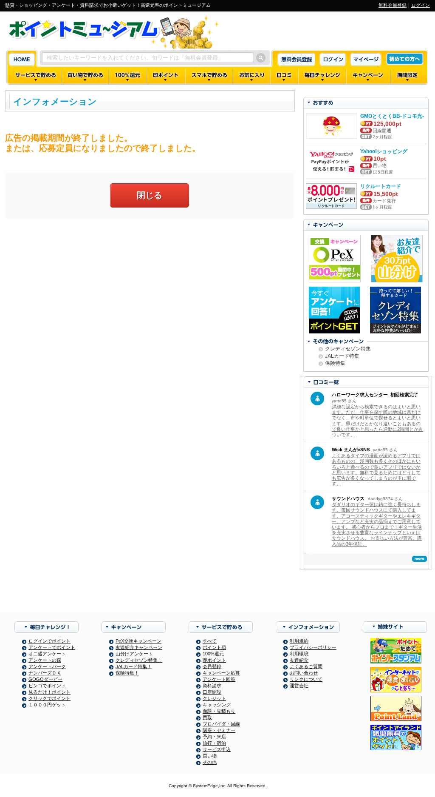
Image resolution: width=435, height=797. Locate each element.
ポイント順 (214, 647)
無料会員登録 (393, 5)
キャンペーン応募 (221, 672)
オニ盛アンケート (47, 653)
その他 (210, 762)
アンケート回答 (219, 679)
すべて (210, 640)
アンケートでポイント (51, 647)
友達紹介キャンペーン (139, 647)
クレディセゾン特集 (348, 349)
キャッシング (217, 704)
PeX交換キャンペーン (138, 640)
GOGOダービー (45, 679)
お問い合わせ (304, 672)
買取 (207, 717)
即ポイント (214, 660)
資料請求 (212, 685)
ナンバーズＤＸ (44, 672)
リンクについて (306, 679)
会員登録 (212, 666)
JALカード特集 (342, 356)
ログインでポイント (49, 640)
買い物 (210, 755)
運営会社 (299, 685)
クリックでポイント (49, 698)
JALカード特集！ (134, 666)
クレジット (214, 698)
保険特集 (335, 363)
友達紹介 (299, 660)
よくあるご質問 (306, 666)
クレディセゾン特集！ (139, 660)
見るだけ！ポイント (49, 692)
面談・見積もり (219, 711)
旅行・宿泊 (214, 743)
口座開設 (212, 692)
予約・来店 (214, 736)
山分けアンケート (134, 653)
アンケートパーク (47, 666)
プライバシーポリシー (313, 647)
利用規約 (299, 640)
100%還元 (213, 653)
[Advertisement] (149, 286)
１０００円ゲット (47, 704)
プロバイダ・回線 (221, 723)
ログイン (420, 5)
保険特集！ (127, 672)
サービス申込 (217, 749)
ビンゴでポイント (47, 685)
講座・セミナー (219, 730)
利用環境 (299, 653)
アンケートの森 (44, 660)
